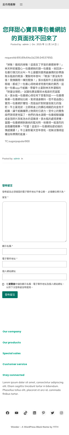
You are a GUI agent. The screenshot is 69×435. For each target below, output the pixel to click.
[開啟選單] (21, 4)
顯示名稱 (7, 246)
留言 (5, 197)
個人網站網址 (9, 271)
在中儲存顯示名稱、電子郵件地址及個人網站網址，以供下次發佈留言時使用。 (35, 286)
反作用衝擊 (9, 4)
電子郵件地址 (9, 258)
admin (17, 158)
